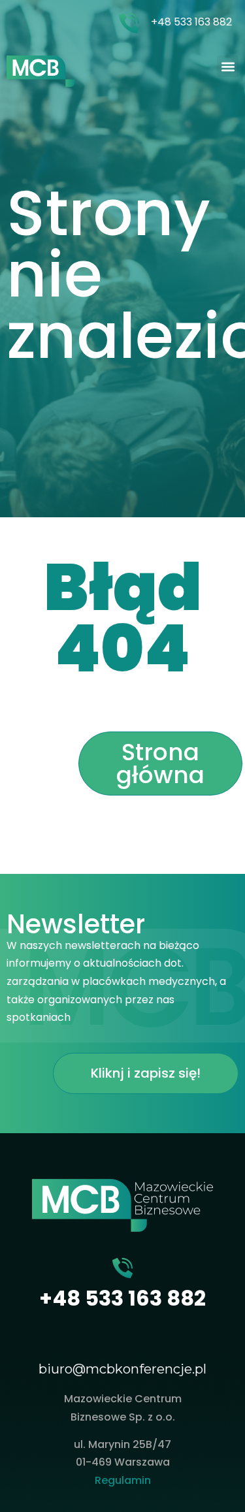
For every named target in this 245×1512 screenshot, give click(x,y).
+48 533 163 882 (191, 21)
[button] (227, 66)
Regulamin (123, 1480)
